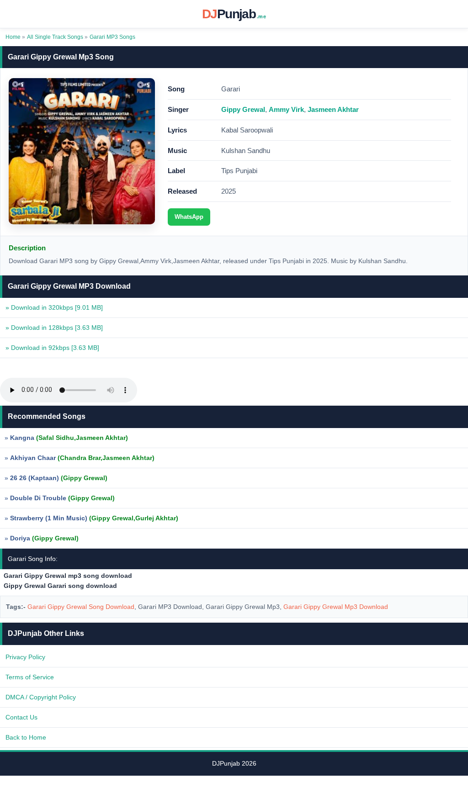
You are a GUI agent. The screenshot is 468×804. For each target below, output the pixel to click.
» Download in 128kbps (54, 327)
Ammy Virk (286, 109)
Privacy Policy (25, 657)
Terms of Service (29, 677)
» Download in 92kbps (52, 347)
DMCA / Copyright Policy (40, 697)
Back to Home (25, 737)
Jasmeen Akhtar (333, 109)
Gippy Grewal (243, 109)
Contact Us (21, 717)
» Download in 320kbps (54, 307)
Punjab (234, 14)
